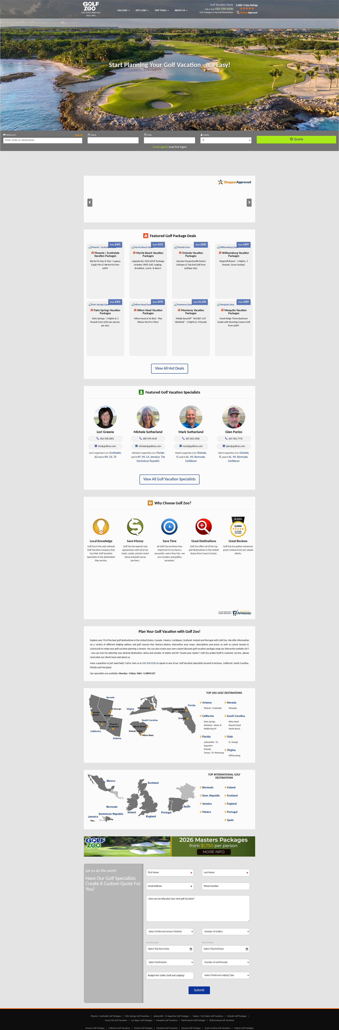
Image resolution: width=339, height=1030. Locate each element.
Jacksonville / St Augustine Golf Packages (171, 1016)
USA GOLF (122, 10)
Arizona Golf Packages (95, 1028)
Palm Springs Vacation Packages (106, 312)
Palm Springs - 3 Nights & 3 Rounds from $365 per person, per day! (105, 322)
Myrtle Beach (234, 729)
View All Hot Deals (169, 369)
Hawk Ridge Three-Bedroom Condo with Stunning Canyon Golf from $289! (233, 322)
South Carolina (235, 716)
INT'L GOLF (141, 10)
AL (187, 457)
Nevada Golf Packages (191, 1028)
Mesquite (233, 708)
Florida (160, 453)
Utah (229, 736)
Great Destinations (203, 541)
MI (143, 457)
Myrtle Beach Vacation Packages (149, 255)
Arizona (207, 702)
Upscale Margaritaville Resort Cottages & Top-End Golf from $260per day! (191, 265)
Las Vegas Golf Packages (141, 1020)
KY (139, 457)
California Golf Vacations (119, 1028)
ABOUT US (180, 10)
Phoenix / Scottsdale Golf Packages (106, 1016)
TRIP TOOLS (161, 10)
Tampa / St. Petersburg (214, 753)
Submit (199, 990)
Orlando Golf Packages (237, 1016)
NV (106, 457)
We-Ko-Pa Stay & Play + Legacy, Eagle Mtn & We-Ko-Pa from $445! (105, 265)
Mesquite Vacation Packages (235, 312)
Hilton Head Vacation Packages (149, 312)
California (208, 716)
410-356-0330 (224, 9)
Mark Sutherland (191, 432)
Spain (230, 820)
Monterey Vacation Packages (192, 312)
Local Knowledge (101, 541)
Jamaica (155, 457)
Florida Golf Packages (143, 1028)
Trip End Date (207, 943)
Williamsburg (234, 756)
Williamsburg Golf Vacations (221, 1020)
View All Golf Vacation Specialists (169, 479)
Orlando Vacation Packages (192, 255)
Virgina (231, 750)
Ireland (231, 787)
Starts (93, 135)
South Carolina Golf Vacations (217, 1028)
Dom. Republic (211, 795)
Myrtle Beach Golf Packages (193, 1020)
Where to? (44, 135)
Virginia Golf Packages (244, 1028)
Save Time (169, 541)
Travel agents (160, 147)
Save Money (135, 541)
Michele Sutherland (148, 432)
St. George (233, 742)
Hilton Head (234, 722)
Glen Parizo (233, 432)
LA (147, 457)
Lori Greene (105, 432)
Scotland (232, 795)
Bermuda (199, 457)
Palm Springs (209, 722)
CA (110, 457)
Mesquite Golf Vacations (166, 1020)
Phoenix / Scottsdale (213, 708)
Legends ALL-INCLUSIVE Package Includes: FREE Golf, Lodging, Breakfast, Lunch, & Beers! (148, 265)
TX (114, 457)
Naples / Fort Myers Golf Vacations (208, 1016)
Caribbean (191, 461)
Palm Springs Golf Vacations (137, 1016)
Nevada (231, 702)
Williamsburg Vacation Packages (235, 255)
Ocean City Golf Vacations (116, 1020)
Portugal (231, 812)
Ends (149, 135)
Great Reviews (238, 541)
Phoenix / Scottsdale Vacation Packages (106, 255)
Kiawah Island (235, 725)
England (231, 803)
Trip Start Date (152, 943)
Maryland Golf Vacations (167, 1028)
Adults (206, 135)
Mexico (206, 812)
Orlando (207, 749)
